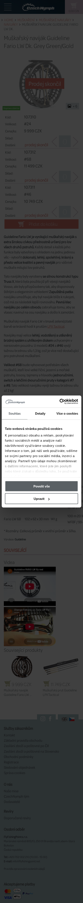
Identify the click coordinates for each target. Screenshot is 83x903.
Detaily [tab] (40, 413)
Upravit (39, 499)
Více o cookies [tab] (67, 413)
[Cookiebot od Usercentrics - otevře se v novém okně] (59, 401)
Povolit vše (41, 486)
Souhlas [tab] (15, 413)
